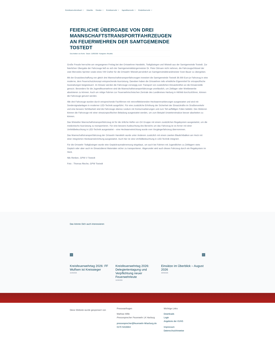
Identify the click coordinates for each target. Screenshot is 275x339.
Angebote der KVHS (173, 321)
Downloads (169, 314)
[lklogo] (28, 2)
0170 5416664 (124, 327)
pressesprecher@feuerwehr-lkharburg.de (137, 323)
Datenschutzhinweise (174, 330)
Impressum (169, 327)
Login (166, 317)
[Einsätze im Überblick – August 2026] (183, 245)
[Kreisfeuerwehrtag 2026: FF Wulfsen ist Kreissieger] (92, 245)
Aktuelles (110, 53)
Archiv (83, 53)
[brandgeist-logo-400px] (86, 315)
